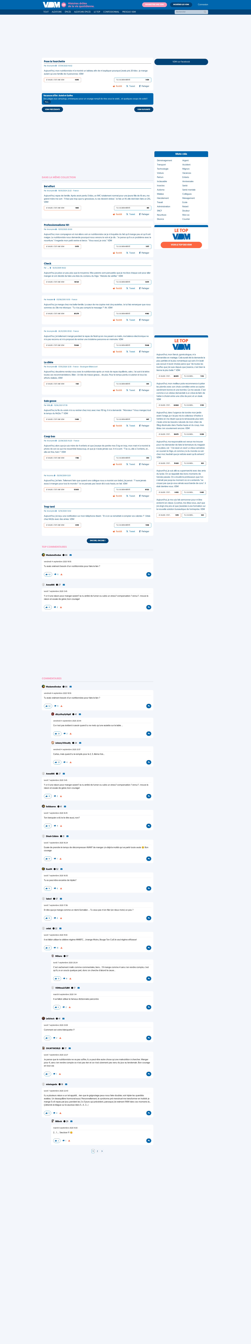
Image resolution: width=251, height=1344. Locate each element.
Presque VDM (129, 12)
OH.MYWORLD (53, 1049)
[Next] (102, 1151)
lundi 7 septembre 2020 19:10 (55, 935)
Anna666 (50, 585)
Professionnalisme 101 (56, 225)
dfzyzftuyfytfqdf (63, 714)
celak (49, 929)
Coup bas (49, 436)
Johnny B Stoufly (63, 743)
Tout (46, 12)
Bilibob (58, 1122)
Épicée (68, 12)
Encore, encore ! (97, 541)
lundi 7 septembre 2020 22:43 (56, 1091)
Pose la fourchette (54, 61)
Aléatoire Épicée (82, 12)
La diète (48, 362)
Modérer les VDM (181, 5)
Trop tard (49, 507)
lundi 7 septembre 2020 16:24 (56, 843)
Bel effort (49, 186)
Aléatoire (57, 12)
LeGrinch (50, 1019)
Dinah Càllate (52, 836)
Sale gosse (50, 401)
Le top (97, 12)
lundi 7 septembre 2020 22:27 (56, 1055)
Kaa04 (49, 869)
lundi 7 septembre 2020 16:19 (55, 813)
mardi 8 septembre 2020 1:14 (64, 995)
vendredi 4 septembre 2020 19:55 (57, 562)
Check (47, 263)
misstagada (52, 1084)
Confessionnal (111, 12)
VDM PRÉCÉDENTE (52, 110)
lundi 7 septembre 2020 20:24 (65, 963)
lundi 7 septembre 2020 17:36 (56, 905)
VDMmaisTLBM (62, 988)
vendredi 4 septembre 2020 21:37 (66, 750)
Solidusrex (51, 807)
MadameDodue (53, 555)
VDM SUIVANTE (143, 110)
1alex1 (49, 899)
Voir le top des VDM (181, 245)
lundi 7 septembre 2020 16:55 (56, 876)
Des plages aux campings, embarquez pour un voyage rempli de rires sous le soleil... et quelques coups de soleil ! (95, 99)
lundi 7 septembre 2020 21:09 (56, 1025)
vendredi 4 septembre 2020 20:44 (67, 721)
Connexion (203, 5)
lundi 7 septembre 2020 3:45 (55, 591)
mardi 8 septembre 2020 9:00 (65, 1128)
